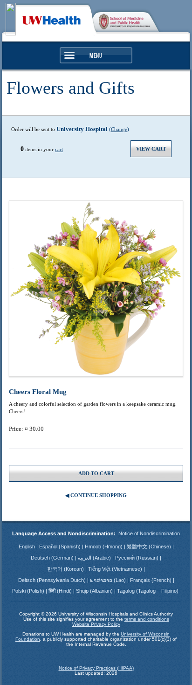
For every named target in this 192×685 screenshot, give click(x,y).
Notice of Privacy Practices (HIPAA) (96, 668)
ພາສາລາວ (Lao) (108, 580)
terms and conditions (146, 619)
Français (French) (151, 580)
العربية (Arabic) (95, 557)
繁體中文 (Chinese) (149, 546)
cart (59, 149)
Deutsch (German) (53, 557)
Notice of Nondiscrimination (149, 533)
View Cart (151, 149)
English (27, 546)
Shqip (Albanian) (95, 591)
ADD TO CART (96, 473)
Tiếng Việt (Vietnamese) (116, 569)
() (92, 129)
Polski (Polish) (29, 591)
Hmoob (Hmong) (104, 546)
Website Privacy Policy (96, 624)
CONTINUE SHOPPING (98, 495)
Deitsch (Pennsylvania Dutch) (52, 580)
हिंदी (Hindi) (60, 591)
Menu (96, 55)
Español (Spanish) (60, 546)
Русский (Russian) (137, 557)
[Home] (52, 19)
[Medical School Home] (127, 20)
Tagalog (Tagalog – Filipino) (147, 591)
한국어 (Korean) (66, 569)
